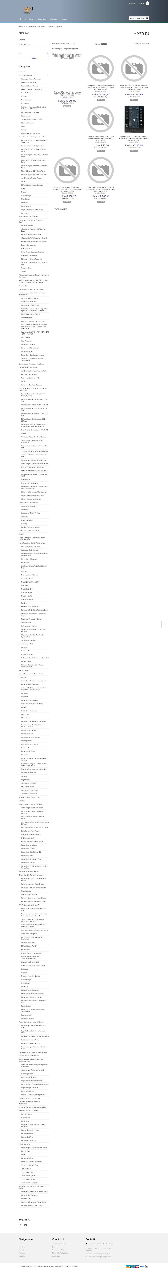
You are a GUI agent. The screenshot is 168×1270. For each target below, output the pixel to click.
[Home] (20, 20)
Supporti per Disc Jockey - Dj (31, 852)
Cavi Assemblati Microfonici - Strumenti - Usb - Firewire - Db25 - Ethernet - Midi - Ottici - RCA (34, 326)
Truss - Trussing (24, 1144)
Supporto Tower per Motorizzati (31, 1162)
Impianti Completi (27, 654)
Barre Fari (24, 693)
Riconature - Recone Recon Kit (31, 259)
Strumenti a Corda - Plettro (30, 1130)
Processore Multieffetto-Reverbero (32, 993)
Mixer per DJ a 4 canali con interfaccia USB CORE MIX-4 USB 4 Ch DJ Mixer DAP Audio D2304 (67, 94)
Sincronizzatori (26, 622)
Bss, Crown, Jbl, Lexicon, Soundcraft (31, 289)
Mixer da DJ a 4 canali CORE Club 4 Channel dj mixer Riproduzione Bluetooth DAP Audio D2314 (101, 189)
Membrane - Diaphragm (29, 255)
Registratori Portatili (27, 1091)
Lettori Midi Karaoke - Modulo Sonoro (31, 674)
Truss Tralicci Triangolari (29, 1183)
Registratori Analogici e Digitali (31, 619)
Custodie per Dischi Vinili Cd (30, 513)
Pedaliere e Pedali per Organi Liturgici (33, 901)
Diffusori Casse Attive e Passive (32, 185)
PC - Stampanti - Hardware (30, 112)
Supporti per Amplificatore (29, 845)
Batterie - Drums (26, 1114)
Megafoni (24, 433)
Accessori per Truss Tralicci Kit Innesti (34, 1147)
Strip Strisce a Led (27, 787)
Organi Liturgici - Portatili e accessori (31, 875)
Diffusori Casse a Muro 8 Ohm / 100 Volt (34, 405)
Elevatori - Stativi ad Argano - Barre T (33, 721)
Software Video (26, 1199)
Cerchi (23, 1154)
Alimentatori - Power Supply (30, 305)
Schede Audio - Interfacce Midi (31, 119)
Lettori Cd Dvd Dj (27, 520)
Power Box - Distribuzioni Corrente (32, 355)
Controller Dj (25, 510)
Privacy (54, 1247)
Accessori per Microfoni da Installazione (34, 464)
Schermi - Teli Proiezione (29, 1195)
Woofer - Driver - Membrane (30, 133)
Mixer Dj (52, 26)
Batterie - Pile (23, 286)
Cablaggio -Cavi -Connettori (30, 550)
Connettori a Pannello (28, 344)
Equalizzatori (25, 949)
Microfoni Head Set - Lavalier (30, 976)
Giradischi (24, 517)
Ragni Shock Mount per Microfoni (32, 209)
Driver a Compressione (28, 245)
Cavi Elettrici (25, 337)
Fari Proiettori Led (27, 734)
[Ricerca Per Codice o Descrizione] (147, 18)
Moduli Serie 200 (26, 589)
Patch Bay (24, 603)
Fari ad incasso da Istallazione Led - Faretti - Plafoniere (33, 726)
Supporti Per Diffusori (28, 640)
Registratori (25, 213)
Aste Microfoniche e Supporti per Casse (34, 930)
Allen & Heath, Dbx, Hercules (28, 216)
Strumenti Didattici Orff (28, 1141)
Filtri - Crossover (26, 248)
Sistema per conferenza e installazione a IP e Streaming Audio (34, 487)
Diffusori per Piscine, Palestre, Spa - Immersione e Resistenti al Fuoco (33, 425)
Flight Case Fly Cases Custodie (29, 530)
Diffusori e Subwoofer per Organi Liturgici (34, 887)
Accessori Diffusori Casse (30, 298)
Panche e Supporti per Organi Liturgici (33, 898)
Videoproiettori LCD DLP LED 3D (32, 1206)
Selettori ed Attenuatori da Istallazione (33, 437)
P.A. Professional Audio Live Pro (29, 905)
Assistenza (56, 1256)
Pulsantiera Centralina (28, 773)
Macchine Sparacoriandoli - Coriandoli (33, 769)
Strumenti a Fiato (27, 1134)
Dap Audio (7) (25, 44)
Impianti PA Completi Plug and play (33, 467)
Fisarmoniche (25, 1117)
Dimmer (23, 707)
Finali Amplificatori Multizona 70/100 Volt (34, 430)
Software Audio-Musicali (29, 626)
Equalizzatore (25, 562)
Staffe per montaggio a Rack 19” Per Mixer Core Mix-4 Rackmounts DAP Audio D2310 (100, 138)
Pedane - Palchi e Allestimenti (29, 1056)
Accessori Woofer (27, 225)
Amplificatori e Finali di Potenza (31, 178)
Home (21, 26)
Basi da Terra (25, 1151)
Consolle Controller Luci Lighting (32, 704)
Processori (24, 202)
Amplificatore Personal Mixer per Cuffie (34, 371)
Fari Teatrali (25, 748)
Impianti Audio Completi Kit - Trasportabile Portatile (30, 957)
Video (23, 126)
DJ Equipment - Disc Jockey (35, 26)
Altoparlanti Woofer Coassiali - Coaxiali (34, 238)
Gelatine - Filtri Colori (28, 751)
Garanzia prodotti (58, 1250)
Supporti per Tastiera (28, 862)
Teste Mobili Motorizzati (29, 794)
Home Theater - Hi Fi (26, 644)
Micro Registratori (27, 1074)
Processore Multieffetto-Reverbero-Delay (34, 610)
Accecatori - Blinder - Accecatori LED (33, 681)
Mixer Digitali (25, 103)
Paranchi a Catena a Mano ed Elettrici (31, 1022)
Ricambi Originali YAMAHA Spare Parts (34, 174)
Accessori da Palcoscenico (30, 684)
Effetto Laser (25, 718)
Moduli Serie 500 (26, 592)
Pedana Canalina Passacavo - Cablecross (33, 1052)
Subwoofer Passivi (27, 1018)
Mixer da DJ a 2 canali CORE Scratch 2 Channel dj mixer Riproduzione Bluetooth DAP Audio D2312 (134, 138)
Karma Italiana (23, 670)
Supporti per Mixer (27, 855)
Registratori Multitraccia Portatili (31, 1081)
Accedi (132, 3)
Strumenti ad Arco (27, 1137)
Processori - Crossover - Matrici (31, 997)
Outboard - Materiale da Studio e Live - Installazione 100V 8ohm (34, 108)
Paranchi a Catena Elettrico (30, 1043)
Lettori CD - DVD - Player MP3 (31, 89)
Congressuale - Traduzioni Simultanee (31, 364)
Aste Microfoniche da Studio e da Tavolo (34, 827)
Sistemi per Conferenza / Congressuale (34, 492)
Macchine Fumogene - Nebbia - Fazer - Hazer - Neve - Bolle (34, 765)
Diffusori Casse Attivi (28, 943)
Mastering (22, 801)
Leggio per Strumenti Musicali (31, 834)
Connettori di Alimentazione (30, 348)
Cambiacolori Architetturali (30, 700)
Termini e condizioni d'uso (60, 1244)
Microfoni (24, 96)
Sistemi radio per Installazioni (31, 499)
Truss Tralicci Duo (27, 1172)
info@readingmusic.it (106, 1254)
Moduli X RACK (26, 596)
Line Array (24, 969)
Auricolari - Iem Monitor (29, 374)
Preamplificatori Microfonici (30, 606)
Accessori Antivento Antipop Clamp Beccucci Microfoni (33, 926)
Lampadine (24, 755)
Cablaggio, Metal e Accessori (31, 79)
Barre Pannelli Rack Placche (30, 831)
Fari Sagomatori (26, 741)
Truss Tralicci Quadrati (28, 1176)
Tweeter (23, 271)
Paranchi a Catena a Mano (30, 1040)
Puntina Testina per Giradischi (31, 527)
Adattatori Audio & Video (29, 302)
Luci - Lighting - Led (27, 93)
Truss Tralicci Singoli (28, 1179)
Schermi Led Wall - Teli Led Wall (29, 1098)
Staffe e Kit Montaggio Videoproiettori (33, 1202)
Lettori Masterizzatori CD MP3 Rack (33, 965)
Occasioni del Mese (25, 75)
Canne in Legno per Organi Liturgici (32, 884)
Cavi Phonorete (26, 341)
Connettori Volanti (27, 351)
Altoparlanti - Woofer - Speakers (31, 234)
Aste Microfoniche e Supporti (30, 547)
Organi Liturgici (26, 891)
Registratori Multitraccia (29, 1077)
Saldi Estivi (22, 72)
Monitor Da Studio (27, 599)
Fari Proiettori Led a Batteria (30, 737)
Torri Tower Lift (26, 1169)
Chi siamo (29, 19)
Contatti (64, 19)
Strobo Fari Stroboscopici (29, 790)
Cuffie (23, 181)
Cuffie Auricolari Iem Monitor (28, 367)
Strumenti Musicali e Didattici (28, 1111)
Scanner (24, 776)
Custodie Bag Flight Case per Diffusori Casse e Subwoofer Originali (34, 915)
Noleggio (53, 19)
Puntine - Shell (26, 661)
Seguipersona (25, 780)
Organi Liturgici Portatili (29, 894)
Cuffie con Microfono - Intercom (31, 385)
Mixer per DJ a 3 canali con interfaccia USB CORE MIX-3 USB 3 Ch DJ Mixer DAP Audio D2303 (134, 87)
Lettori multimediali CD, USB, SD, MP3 (34, 471)
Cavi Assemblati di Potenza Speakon (33, 321)
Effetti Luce (25, 714)
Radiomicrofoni (26, 116)
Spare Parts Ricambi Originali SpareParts (32, 137)
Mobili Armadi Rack (27, 838)
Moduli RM (24, 585)
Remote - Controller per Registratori (33, 1095)
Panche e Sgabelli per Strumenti (32, 841)
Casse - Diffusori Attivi (28, 82)
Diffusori (24, 647)
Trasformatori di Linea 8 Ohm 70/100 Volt (34, 451)
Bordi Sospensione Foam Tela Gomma (34, 241)
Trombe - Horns (26, 268)
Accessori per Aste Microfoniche (32, 808)
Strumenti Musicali (27, 123)
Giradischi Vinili (26, 651)
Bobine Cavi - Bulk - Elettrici (30, 314)
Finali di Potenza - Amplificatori (31, 953)
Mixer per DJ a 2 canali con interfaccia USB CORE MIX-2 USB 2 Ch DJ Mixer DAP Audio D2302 (101, 87)
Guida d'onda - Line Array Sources (32, 252)
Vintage (23, 130)
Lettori (23, 188)
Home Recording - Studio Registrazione (32, 543)
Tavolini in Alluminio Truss (30, 1165)
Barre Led (24, 697)
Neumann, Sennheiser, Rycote (29, 871)
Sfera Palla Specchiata (28, 783)
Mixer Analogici (26, 100)
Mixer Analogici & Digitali (29, 575)
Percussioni (25, 1121)
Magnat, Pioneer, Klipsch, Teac (29, 797)
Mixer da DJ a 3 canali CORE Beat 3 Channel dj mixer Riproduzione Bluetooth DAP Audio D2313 (67, 189)
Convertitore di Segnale (29, 559)
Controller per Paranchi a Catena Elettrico (35, 1036)
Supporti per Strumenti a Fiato (31, 859)
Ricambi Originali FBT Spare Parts (32, 146)
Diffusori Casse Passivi (29, 946)
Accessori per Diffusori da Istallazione (33, 460)
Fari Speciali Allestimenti (29, 744)
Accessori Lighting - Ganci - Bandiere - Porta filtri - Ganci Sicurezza (34, 689)
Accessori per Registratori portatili (32, 1070)
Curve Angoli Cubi (27, 1158)
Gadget (21, 534)
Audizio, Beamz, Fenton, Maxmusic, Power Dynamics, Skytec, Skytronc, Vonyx (33, 281)
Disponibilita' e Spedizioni (60, 1253)
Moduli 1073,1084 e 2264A (30, 582)
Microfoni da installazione (29, 483)
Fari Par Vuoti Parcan (28, 730)
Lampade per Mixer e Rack (30, 962)
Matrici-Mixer (25, 480)
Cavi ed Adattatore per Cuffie (30, 378)
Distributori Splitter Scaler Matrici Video (34, 1192)
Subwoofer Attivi (26, 1015)
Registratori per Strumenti (29, 1088)
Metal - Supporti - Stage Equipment (30, 804)
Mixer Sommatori (27, 578)
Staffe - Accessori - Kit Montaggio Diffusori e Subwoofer (32, 920)
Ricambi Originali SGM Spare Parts (33, 171)
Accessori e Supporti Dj (29, 506)
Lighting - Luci (23, 677)
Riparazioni (41, 19)
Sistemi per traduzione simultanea (32, 495)
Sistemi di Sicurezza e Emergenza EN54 (32, 1107)
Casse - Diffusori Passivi (29, 86)
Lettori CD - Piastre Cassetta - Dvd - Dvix (35, 658)
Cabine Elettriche (27, 318)
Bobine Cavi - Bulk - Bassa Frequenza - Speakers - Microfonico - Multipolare (34, 310)
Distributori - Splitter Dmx (29, 711)
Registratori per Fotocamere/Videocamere (35, 1084)
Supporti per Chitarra (28, 848)
